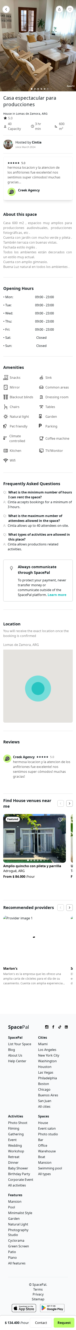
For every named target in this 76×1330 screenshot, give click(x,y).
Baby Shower (18, 1168)
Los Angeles (47, 1049)
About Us (15, 1055)
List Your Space (19, 1044)
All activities (17, 1185)
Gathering (16, 1134)
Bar (40, 1140)
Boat (41, 1157)
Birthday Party (19, 1174)
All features (17, 1263)
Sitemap (38, 1299)
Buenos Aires (48, 1095)
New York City (48, 1055)
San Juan (44, 1101)
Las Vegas (45, 1072)
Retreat (13, 1157)
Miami (43, 1044)
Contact (41, 1322)
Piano (12, 1257)
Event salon (47, 1128)
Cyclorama (16, 1240)
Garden (14, 1218)
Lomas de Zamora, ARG (21, 644)
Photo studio (48, 1134)
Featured (12, 819)
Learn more (57, 595)
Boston (43, 1084)
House (43, 1123)
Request (64, 1322)
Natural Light (18, 1224)
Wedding (15, 1145)
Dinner (13, 1162)
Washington (47, 1061)
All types (44, 1174)
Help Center (17, 1061)
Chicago (44, 1089)
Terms (38, 1289)
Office (42, 1145)
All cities (44, 1106)
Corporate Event (20, 1179)
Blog (11, 1049)
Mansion (44, 1162)
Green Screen (18, 1246)
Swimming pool (50, 1168)
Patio (12, 1252)
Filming (13, 1128)
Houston (44, 1066)
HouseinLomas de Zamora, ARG (25, 114)
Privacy (38, 1294)
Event (12, 1140)
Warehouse (47, 1151)
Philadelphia (47, 1078)
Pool (11, 1207)
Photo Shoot (17, 1123)
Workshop (16, 1151)
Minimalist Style (20, 1213)
